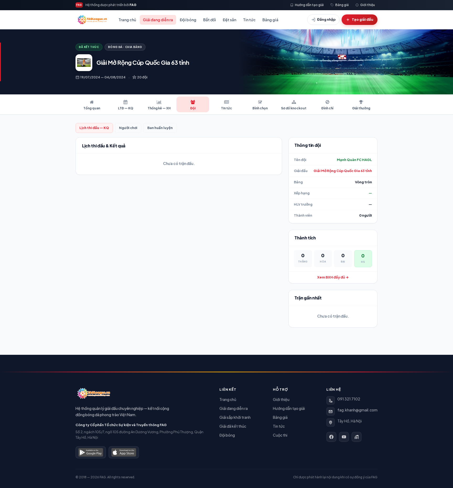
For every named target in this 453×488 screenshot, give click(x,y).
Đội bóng (188, 19)
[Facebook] (331, 437)
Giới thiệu (281, 399)
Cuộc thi (280, 435)
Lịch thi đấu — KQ (94, 128)
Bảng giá (270, 19)
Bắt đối (209, 19)
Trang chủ (127, 19)
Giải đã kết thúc (232, 426)
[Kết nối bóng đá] (357, 437)
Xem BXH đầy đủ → (333, 277)
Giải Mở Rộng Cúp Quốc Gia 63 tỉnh (343, 171)
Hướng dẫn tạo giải (289, 408)
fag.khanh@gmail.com (357, 409)
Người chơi (128, 128)
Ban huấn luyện (160, 128)
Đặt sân (229, 19)
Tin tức (249, 19)
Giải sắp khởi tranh (235, 417)
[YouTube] (344, 437)
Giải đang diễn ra (158, 19)
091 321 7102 (348, 398)
